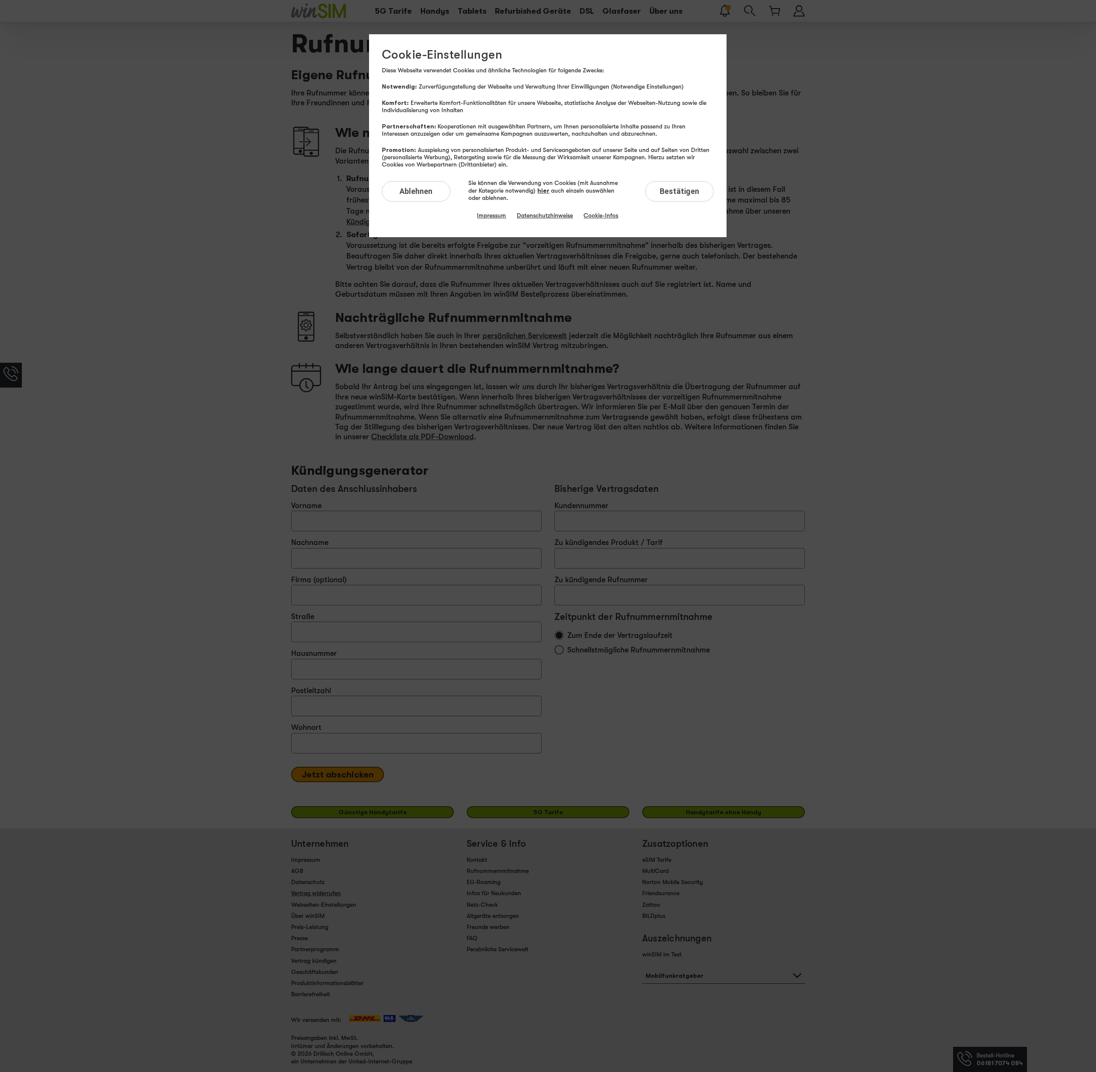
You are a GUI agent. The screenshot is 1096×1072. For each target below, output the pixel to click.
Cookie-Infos (601, 215)
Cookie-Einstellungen (442, 55)
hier (543, 190)
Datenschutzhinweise (545, 215)
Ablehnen (415, 191)
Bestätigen (679, 191)
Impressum (491, 215)
